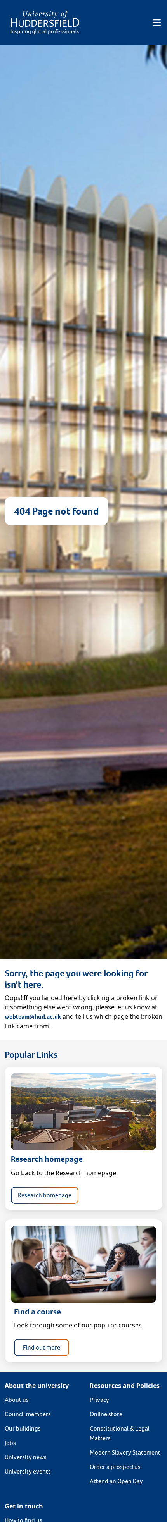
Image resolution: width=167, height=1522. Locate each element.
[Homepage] (45, 22)
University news (26, 1457)
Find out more (41, 1347)
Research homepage (44, 1195)
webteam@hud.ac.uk (33, 1016)
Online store (106, 1414)
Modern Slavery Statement (125, 1452)
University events (28, 1471)
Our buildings (23, 1428)
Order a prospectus (115, 1467)
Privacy (99, 1400)
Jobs (10, 1443)
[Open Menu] (157, 23)
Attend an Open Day (116, 1481)
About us (17, 1400)
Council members (28, 1414)
